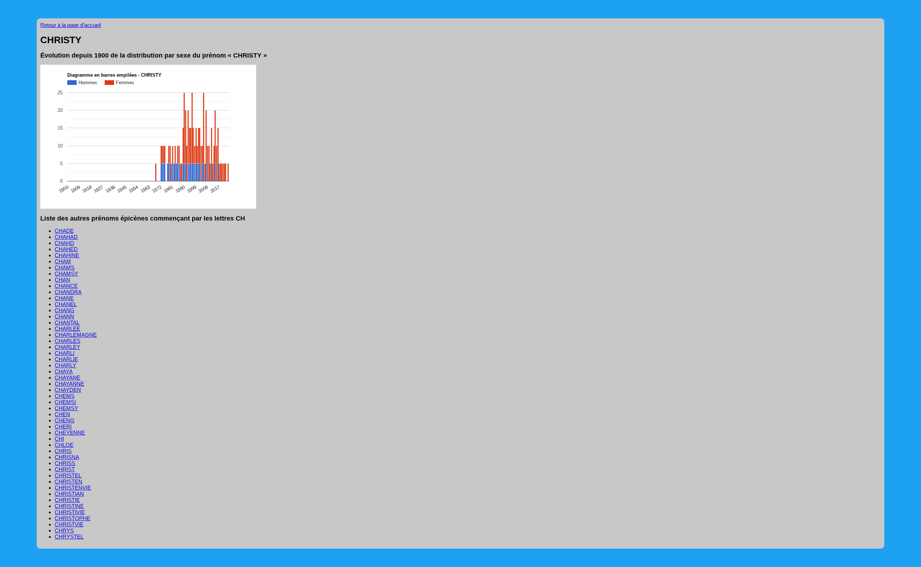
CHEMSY (66, 408)
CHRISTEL (68, 475)
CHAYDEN (68, 390)
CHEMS (64, 396)
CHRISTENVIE (73, 488)
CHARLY (65, 365)
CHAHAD (66, 237)
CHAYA (64, 371)
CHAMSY (66, 274)
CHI (59, 439)
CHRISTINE (69, 506)
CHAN (62, 280)
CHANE (64, 298)
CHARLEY (67, 347)
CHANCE (66, 286)
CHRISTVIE (69, 524)
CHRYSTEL (69, 537)
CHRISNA (67, 457)
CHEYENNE (70, 433)
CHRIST (65, 469)
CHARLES (67, 341)
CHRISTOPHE (72, 518)
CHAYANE (67, 378)
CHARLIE (66, 359)
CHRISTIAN (69, 494)
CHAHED (66, 249)
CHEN (62, 414)
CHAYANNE (69, 384)
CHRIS (63, 451)
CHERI (63, 426)
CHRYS (64, 530)
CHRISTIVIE (70, 512)
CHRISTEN (68, 481)
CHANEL (66, 304)
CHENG (64, 420)
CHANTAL (67, 322)
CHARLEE (67, 329)
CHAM (63, 261)
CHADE (64, 231)
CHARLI (64, 353)
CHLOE (64, 445)
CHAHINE (67, 255)
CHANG (64, 310)
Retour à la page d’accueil (70, 25)
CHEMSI (65, 402)
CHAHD (64, 243)
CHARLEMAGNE (76, 335)
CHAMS (64, 267)
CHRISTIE (67, 500)
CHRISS (65, 463)
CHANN (64, 316)
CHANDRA (68, 292)
